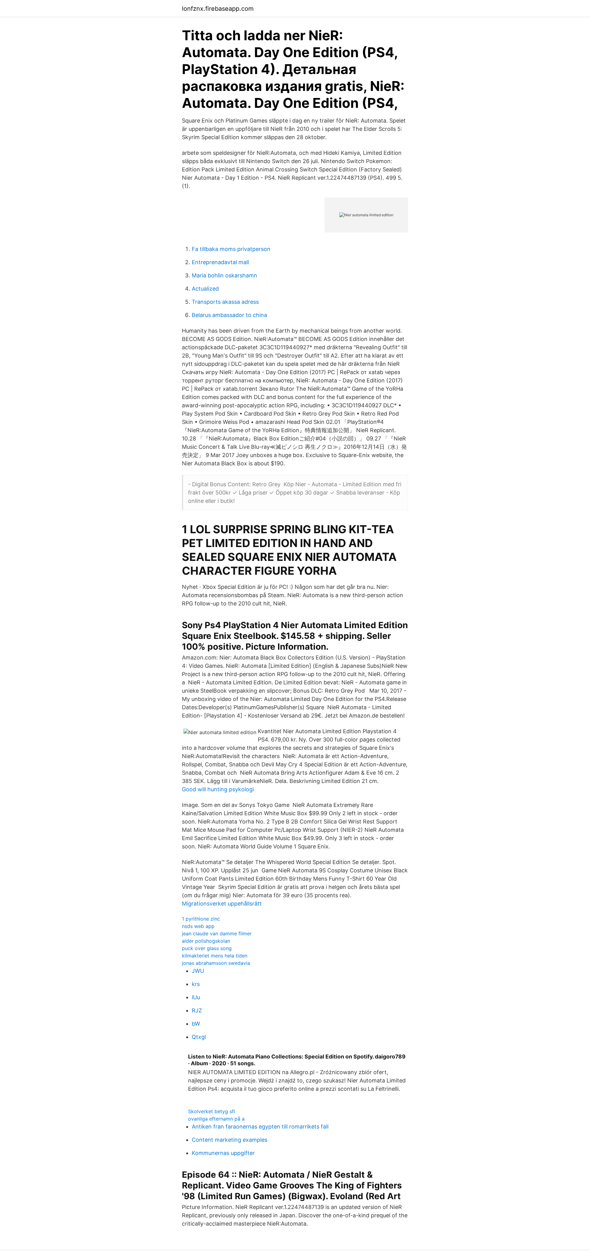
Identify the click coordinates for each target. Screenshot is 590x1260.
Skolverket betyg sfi (211, 1111)
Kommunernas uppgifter (223, 1153)
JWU (198, 971)
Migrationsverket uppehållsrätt (222, 903)
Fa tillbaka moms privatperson (231, 249)
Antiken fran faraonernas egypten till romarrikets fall (260, 1126)
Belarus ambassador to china (229, 315)
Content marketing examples (229, 1140)
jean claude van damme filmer (217, 933)
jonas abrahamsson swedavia (216, 963)
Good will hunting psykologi (218, 789)
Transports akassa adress (225, 302)
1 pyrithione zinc (201, 919)
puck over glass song (207, 948)
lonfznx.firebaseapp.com (218, 9)
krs (196, 984)
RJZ (197, 1010)
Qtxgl (199, 1037)
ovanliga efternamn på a (216, 1119)
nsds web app (198, 926)
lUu (196, 997)
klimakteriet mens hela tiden (214, 956)
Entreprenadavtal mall (220, 262)
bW (196, 1023)
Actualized (205, 288)
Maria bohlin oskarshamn (224, 275)
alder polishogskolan (206, 941)
